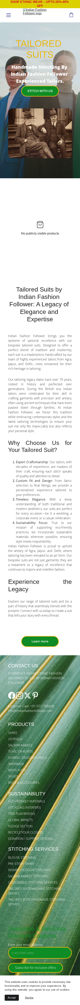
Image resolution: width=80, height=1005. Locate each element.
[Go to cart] (71, 15)
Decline (29, 997)
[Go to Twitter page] (27, 695)
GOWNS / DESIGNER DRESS (27, 758)
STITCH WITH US (40, 91)
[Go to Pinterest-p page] (35, 695)
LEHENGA (15, 739)
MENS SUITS (17, 770)
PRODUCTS (21, 724)
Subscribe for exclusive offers (35, 967)
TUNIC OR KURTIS (20, 751)
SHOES (13, 776)
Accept (12, 997)
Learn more (40, 641)
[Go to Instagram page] (19, 695)
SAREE (12, 733)
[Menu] (8, 15)
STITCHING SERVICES (33, 849)
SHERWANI (16, 764)
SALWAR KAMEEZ (20, 745)
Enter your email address (25, 945)
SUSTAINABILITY (26, 793)
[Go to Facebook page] (11, 695)
